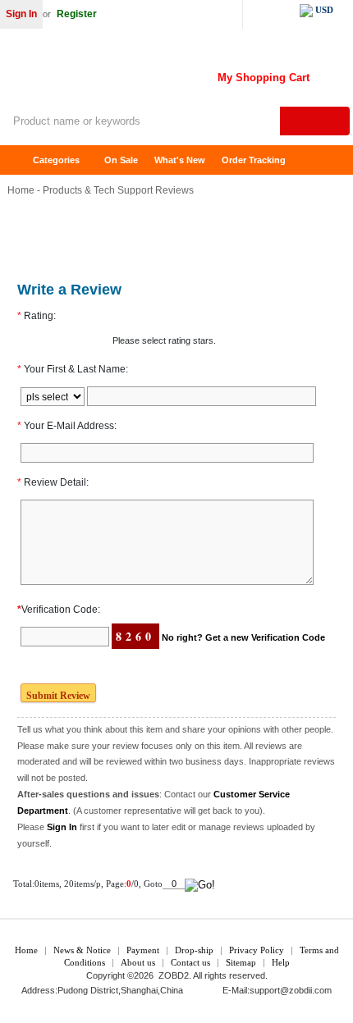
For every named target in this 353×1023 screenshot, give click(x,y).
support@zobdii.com (291, 990)
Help (281, 962)
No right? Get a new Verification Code (243, 637)
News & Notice (82, 950)
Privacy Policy (256, 950)
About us (138, 962)
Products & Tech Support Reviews (118, 190)
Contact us (190, 962)
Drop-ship (194, 950)
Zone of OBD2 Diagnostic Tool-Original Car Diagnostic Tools (131, 74)
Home (20, 160)
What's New (179, 160)
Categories (56, 160)
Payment (142, 950)
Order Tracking (254, 160)
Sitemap (241, 962)
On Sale (121, 160)
